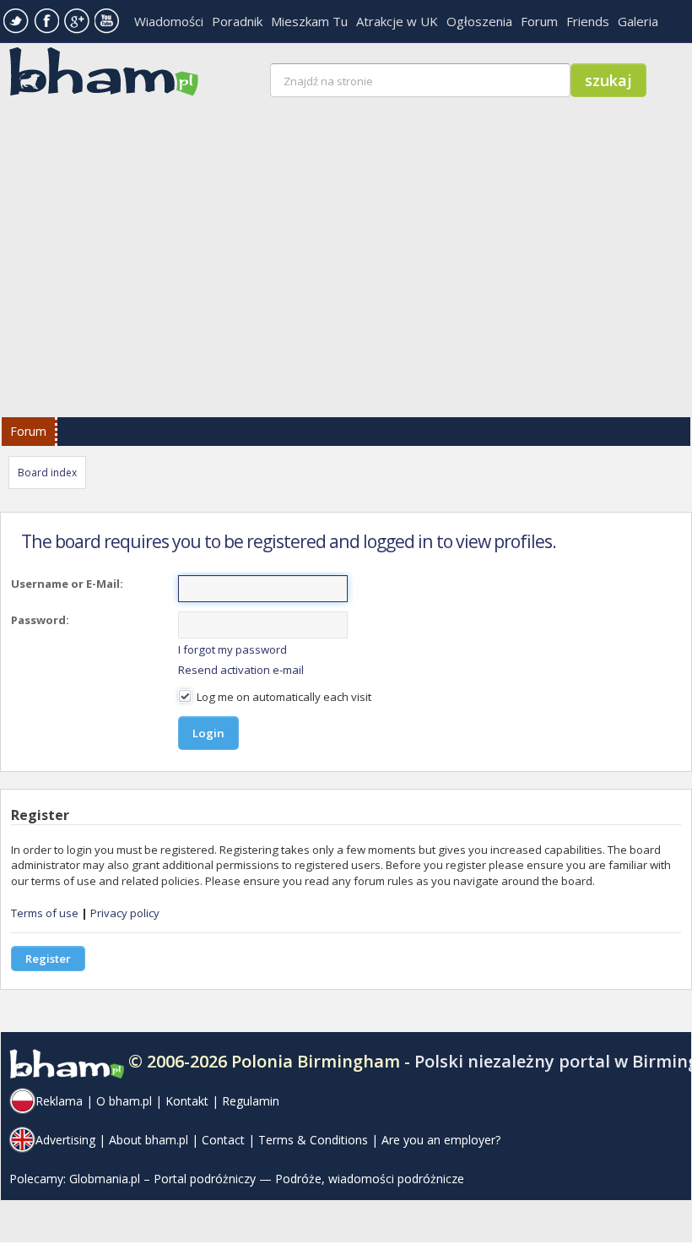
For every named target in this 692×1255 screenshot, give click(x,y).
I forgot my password (232, 649)
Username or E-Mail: (67, 583)
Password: (40, 620)
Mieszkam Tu (309, 21)
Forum (539, 21)
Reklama (59, 1101)
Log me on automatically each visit (282, 696)
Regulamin (250, 1101)
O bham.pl (124, 1101)
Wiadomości (168, 21)
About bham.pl (148, 1140)
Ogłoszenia (479, 21)
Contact (223, 1140)
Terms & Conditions (313, 1140)
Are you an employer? (440, 1140)
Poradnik (237, 21)
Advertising (65, 1140)
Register (48, 958)
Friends (587, 21)
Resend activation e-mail (241, 669)
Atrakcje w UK (397, 21)
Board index (47, 472)
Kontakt (186, 1101)
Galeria (638, 21)
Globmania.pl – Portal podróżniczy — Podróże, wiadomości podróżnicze (266, 1179)
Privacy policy (124, 913)
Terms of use (44, 913)
